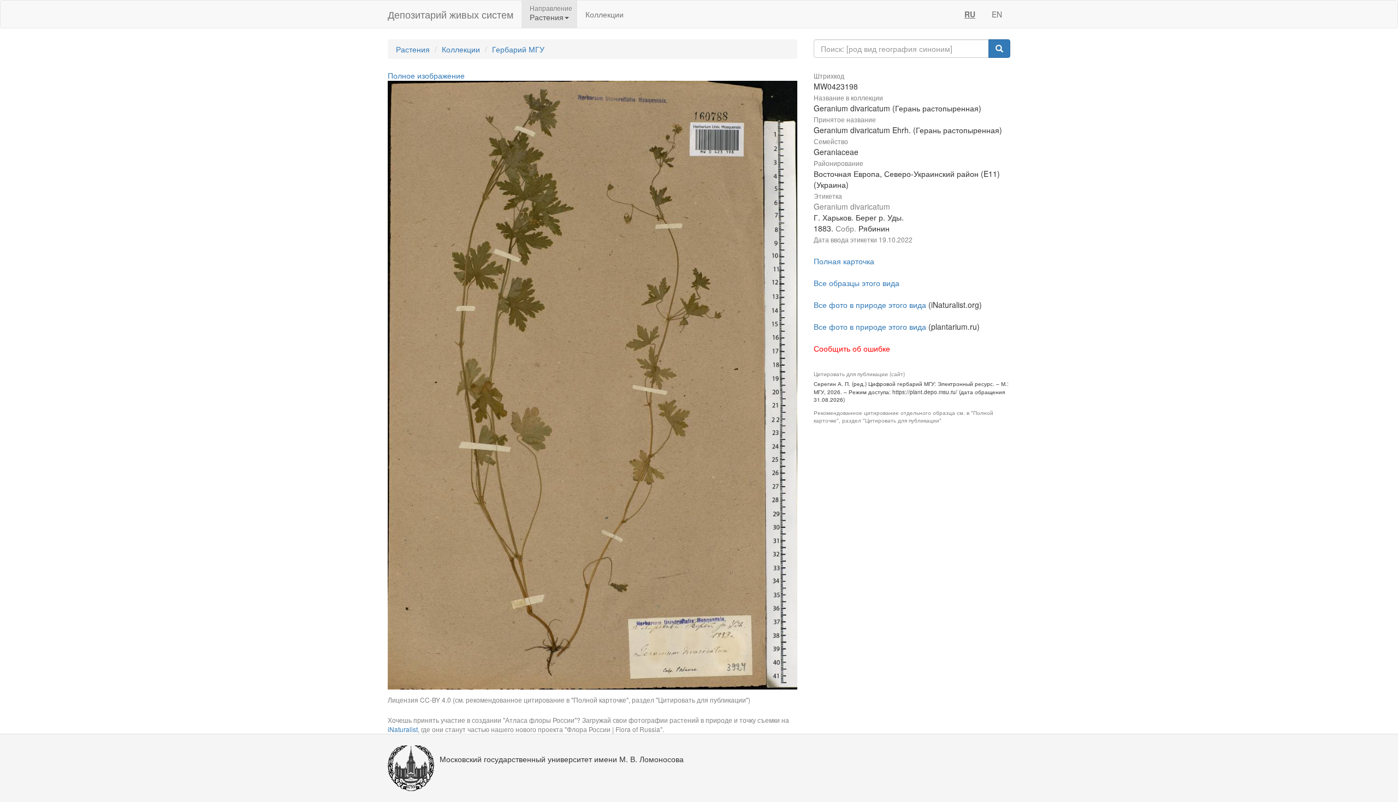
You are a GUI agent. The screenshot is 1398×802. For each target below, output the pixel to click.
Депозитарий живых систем (450, 14)
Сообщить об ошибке (852, 348)
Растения (413, 49)
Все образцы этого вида (856, 282)
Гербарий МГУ (518, 49)
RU (969, 14)
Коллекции (604, 14)
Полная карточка (844, 261)
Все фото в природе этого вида (870, 304)
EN (997, 14)
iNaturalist (403, 729)
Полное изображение (426, 75)
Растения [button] (547, 16)
